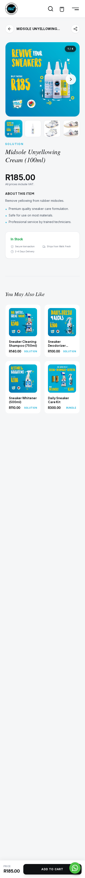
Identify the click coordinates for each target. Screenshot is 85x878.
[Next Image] (71, 79)
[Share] (75, 28)
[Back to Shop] (9, 28)
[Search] (50, 9)
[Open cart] (62, 9)
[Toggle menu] (74, 8)
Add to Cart (52, 869)
